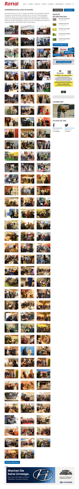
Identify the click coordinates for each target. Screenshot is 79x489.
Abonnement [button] (59, 4)
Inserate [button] (51, 4)
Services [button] (37, 4)
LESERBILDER (58, 102)
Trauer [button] (44, 4)
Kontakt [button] (68, 4)
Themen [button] (30, 4)
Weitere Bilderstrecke (13, 462)
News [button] (24, 4)
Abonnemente (58, 10)
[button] (62, 92)
